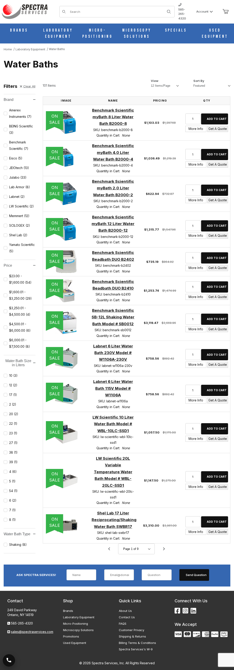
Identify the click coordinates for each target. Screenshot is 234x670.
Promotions (71, 636)
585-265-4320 (182, 14)
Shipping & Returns (132, 636)
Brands (68, 611)
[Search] (168, 11)
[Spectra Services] (25, 11)
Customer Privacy (131, 630)
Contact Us (127, 617)
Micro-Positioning (75, 623)
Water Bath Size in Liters (18, 363)
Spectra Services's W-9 (136, 649)
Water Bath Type (17, 534)
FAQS (122, 623)
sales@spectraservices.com (32, 632)
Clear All (29, 86)
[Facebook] (177, 611)
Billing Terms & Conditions (137, 643)
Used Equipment (74, 643)
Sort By (198, 81)
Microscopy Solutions (78, 630)
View (154, 81)
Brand (8, 100)
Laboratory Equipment (78, 617)
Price (8, 265)
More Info (196, 129)
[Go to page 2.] (163, 549)
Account (202, 11)
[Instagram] (185, 611)
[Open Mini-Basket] (226, 12)
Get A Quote (217, 129)
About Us (125, 611)
